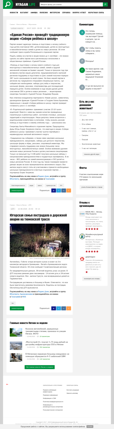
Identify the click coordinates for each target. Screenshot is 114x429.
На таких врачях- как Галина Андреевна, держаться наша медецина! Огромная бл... (94, 74)
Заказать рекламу (72, 393)
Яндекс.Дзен (43, 176)
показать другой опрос (91, 154)
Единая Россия (50, 185)
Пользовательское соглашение (53, 410)
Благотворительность (18, 185)
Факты (83, 168)
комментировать (17, 190)
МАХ (24, 297)
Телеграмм (50, 179)
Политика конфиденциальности (53, 401)
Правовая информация (50, 395)
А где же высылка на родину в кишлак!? (95, 87)
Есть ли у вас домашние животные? (86, 105)
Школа (40, 185)
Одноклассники (26, 294)
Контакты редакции (73, 390)
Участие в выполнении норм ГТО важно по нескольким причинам (91, 177)
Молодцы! (90, 61)
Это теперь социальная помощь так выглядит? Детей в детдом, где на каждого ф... (94, 36)
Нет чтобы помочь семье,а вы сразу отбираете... (93, 51)
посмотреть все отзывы (92, 278)
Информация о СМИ (49, 398)
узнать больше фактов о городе (91, 187)
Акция (31, 185)
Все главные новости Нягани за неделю (39, 367)
